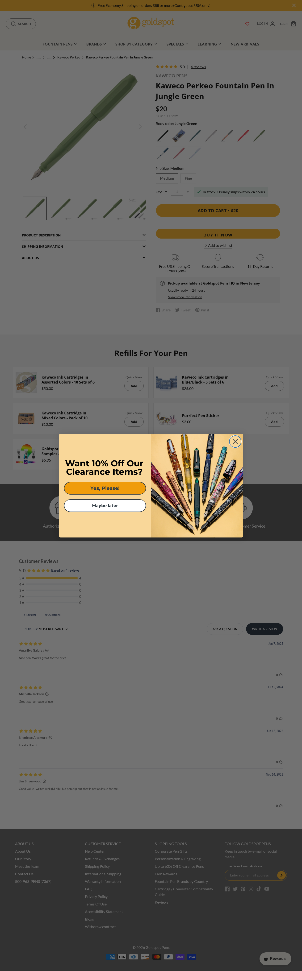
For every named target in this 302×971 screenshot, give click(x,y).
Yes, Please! (105, 488)
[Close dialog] (235, 441)
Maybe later (105, 505)
